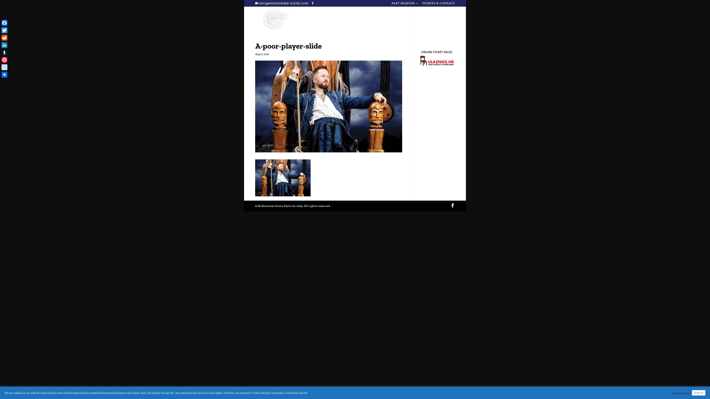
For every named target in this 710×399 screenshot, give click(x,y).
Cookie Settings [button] (681, 393)
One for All (382, 12)
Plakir (410, 12)
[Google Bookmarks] (4, 67)
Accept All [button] (698, 393)
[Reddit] (4, 37)
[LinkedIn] (4, 45)
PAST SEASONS (403, 3)
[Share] (4, 74)
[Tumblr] (4, 52)
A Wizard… (436, 12)
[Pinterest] (4, 60)
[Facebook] (4, 23)
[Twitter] (4, 30)
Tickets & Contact (438, 3)
